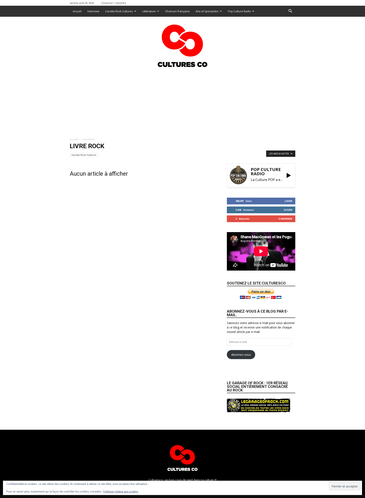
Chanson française (177, 11)
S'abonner (285, 218)
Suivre (288, 209)
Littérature (149, 11)
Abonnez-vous (241, 355)
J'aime (288, 200)
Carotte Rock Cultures (119, 11)
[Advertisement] (182, 101)
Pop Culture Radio (239, 11)
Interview (93, 11)
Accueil (77, 11)
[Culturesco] (182, 43)
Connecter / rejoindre (113, 2)
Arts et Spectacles (207, 11)
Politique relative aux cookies (120, 491)
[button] (290, 12)
